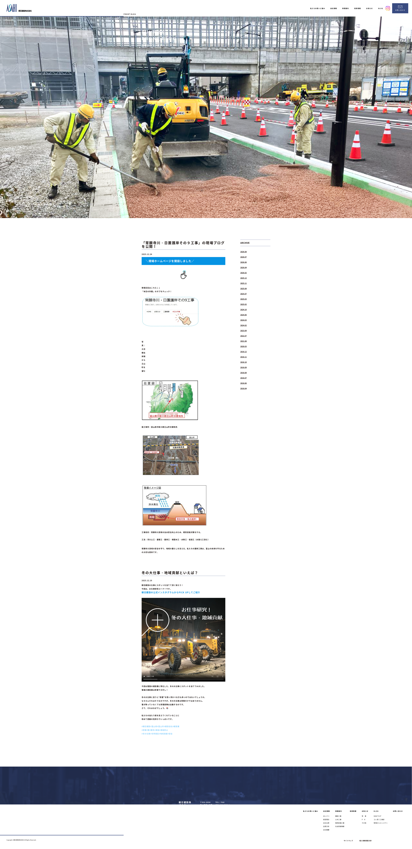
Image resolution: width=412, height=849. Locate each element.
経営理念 (326, 819)
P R (363, 819)
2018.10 (243, 362)
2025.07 (243, 293)
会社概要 (326, 830)
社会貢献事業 (340, 826)
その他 (364, 823)
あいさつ (326, 816)
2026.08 (243, 251)
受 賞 (364, 816)
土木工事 (338, 819)
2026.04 (243, 267)
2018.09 (243, 367)
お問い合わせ (398, 811)
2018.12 (243, 351)
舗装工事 (338, 816)
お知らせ (369, 8)
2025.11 (243, 283)
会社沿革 (326, 823)
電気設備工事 (340, 823)
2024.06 (243, 314)
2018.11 (243, 357)
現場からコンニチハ (381, 823)
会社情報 (333, 8)
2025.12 (243, 278)
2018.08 (243, 372)
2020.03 (243, 346)
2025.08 (243, 288)
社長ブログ (377, 816)
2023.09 (243, 330)
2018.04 (243, 388)
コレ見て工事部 (379, 819)
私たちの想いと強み (317, 8)
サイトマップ (348, 841)
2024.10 (243, 309)
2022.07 (243, 336)
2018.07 (243, 378)
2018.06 (243, 383)
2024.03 (243, 320)
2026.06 (243, 262)
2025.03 (243, 299)
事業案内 (345, 8)
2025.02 (243, 304)
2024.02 (243, 325)
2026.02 (243, 272)
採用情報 (357, 8)
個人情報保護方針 (365, 841)
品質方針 (326, 826)
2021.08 (243, 341)
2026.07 (243, 257)
